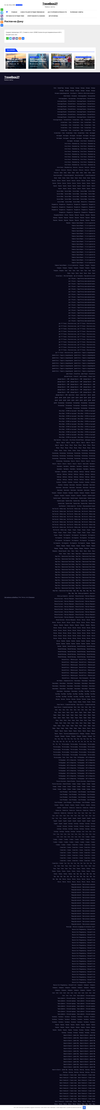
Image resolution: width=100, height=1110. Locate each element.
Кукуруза (93, 490)
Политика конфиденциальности (71, 733)
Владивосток (55, 204)
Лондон (69, 529)
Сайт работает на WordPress (11, 597)
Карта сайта (86, 463)
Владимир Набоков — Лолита (61, 215)
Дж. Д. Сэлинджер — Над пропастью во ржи (84, 275)
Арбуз (61, 172)
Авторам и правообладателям (62, 93)
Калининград (85, 450)
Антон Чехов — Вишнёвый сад (87, 140)
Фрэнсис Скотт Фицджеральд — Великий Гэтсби (83, 929)
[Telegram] (1, 12)
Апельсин (75, 167)
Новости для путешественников (32, 12)
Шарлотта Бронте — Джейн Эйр (71, 1035)
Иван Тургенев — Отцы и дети (61, 439)
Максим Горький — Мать (64, 551)
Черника (57, 1024)
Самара (74, 783)
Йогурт (66, 445)
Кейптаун (70, 471)
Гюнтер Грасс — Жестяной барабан (64, 275)
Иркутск (58, 442)
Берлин (84, 183)
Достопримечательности (57, 12)
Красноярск (72, 484)
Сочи (83, 831)
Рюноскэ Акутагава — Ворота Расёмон (65, 781)
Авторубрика (53, 16)
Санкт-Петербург (64, 791)
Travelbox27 (50, 3)
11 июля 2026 (12, 63)
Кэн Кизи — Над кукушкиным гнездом (86, 506)
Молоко (79, 619)
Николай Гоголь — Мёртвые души (70, 659)
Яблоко (75, 1101)
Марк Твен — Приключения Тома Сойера (85, 553)
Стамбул (88, 836)
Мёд (74, 590)
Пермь (89, 723)
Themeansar (31, 597)
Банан (55, 178)
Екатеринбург (61, 402)
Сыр (65, 863)
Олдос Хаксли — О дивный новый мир (66, 704)
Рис (64, 741)
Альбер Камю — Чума (78, 119)
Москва (55, 627)
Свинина (93, 802)
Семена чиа (65, 807)
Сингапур (70, 823)
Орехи (59, 712)
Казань (93, 447)
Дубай (93, 395)
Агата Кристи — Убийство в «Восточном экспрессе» (82, 93)
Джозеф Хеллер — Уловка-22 (71, 376)
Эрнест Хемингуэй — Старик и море (68, 1075)
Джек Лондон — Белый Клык (73, 373)
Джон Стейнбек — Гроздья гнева (87, 376)
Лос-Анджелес (67, 535)
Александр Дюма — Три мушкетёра (86, 96)
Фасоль (64, 879)
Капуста (73, 461)
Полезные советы (76, 12)
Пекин (57, 720)
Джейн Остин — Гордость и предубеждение (84, 352)
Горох (66, 270)
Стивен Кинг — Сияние (77, 844)
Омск (75, 707)
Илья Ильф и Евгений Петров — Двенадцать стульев (82, 439)
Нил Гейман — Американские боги (65, 680)
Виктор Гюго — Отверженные (88, 201)
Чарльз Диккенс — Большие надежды (86, 995)
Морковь (93, 622)
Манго (72, 551)
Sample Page (61, 88)
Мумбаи (63, 641)
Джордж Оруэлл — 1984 (63, 379)
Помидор (82, 733)
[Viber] (1, 15)
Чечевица (75, 1030)
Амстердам (92, 133)
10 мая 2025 (34, 63)
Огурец (88, 699)
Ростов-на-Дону (65, 744)
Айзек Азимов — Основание (70, 96)
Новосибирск (77, 680)
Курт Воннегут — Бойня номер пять (67, 506)
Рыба (63, 757)
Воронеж (71, 215)
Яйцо (83, 1104)
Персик (84, 728)
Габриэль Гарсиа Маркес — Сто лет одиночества (83, 223)
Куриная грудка (91, 495)
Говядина (81, 265)
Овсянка (93, 696)
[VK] (1, 19)
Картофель (92, 463)
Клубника (58, 482)
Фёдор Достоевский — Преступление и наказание (83, 884)
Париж (80, 712)
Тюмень (78, 868)
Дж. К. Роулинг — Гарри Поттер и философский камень (82, 278)
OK (84, 1107)
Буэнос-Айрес (60, 191)
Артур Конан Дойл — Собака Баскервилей (64, 175)
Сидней (64, 818)
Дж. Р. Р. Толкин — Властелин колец (67, 323)
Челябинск (54, 1016)
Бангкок (93, 178)
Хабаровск (80, 985)
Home (55, 88)
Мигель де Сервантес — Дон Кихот (86, 593)
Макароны (86, 548)
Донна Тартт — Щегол (74, 395)
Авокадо (67, 88)
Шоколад (71, 1069)
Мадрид (88, 543)
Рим (94, 736)
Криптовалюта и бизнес (36, 16)
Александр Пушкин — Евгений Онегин (86, 98)
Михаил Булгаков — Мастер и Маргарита (85, 596)
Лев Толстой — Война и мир (59, 508)
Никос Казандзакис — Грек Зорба (87, 678)
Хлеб (94, 990)
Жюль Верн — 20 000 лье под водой (67, 410)
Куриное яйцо (69, 500)
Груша (93, 270)
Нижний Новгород (72, 646)
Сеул (75, 813)
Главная (14, 12)
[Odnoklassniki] (1, 22)
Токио (58, 865)
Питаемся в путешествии (15, 16)
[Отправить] (1, 25)
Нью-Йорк (81, 691)
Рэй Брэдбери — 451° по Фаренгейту (86, 757)
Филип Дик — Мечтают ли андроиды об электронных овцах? (80, 926)
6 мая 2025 (57, 63)
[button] (95, 14)
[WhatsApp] (1, 9)
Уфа (74, 873)
